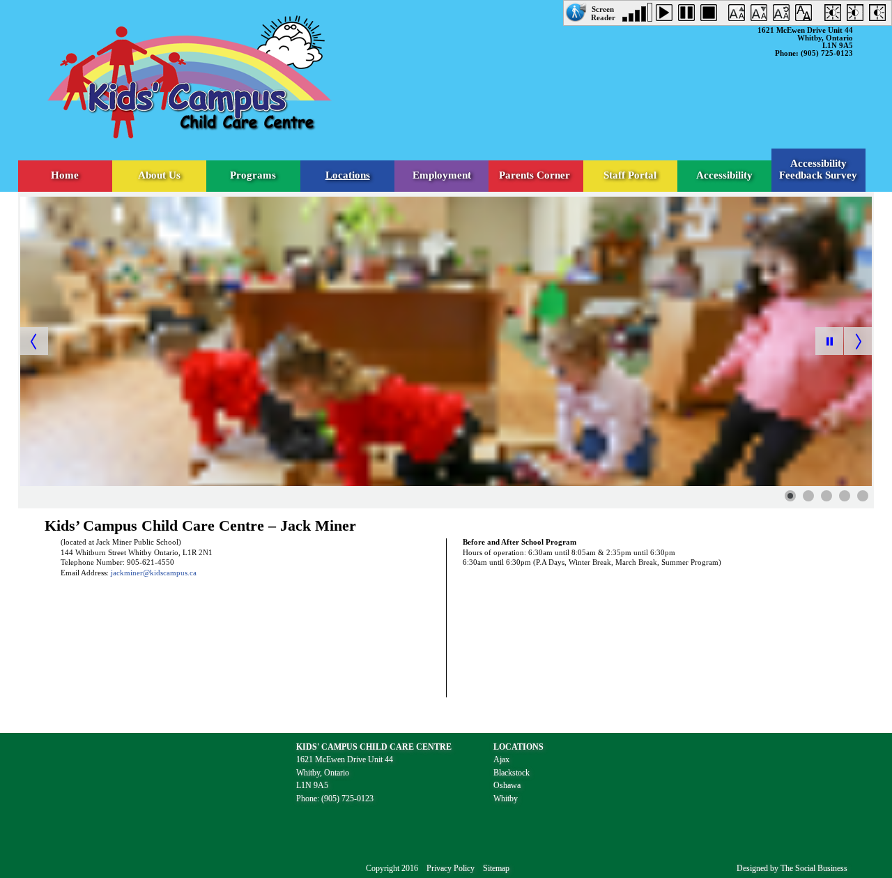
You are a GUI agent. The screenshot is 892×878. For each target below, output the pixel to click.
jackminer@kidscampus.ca (154, 573)
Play (667, 15)
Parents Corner (536, 175)
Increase (739, 15)
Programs (253, 175)
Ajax (501, 759)
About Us (159, 175)
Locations (347, 175)
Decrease (762, 15)
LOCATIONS (518, 747)
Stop (711, 15)
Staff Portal (629, 175)
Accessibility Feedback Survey (818, 169)
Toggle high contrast (835, 15)
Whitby (505, 798)
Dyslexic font (806, 15)
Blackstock (511, 773)
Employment (442, 175)
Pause (689, 15)
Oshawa (507, 785)
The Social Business (813, 868)
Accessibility (724, 175)
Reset (784, 15)
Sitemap (496, 868)
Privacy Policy (450, 868)
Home (65, 175)
